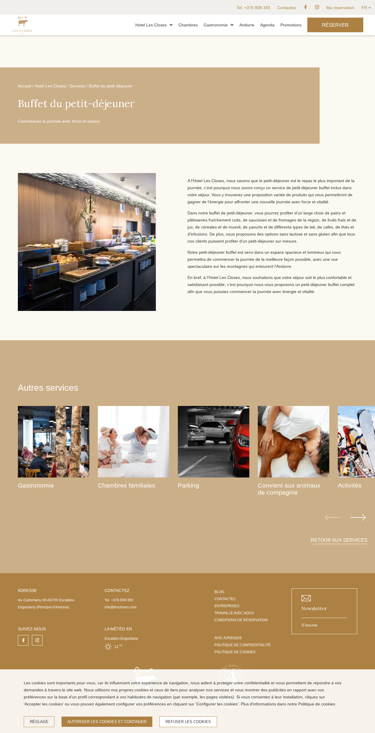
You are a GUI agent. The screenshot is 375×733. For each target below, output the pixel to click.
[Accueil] (22, 33)
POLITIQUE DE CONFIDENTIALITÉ (242, 645)
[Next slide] (358, 517)
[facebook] (306, 7)
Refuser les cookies (188, 722)
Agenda (267, 25)
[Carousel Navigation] (345, 517)
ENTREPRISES (226, 606)
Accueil (24, 86)
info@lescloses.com (121, 607)
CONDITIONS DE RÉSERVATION (241, 620)
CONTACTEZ (225, 599)
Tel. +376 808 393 (253, 7)
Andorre (246, 25)
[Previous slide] (332, 517)
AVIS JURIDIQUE (228, 638)
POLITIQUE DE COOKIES (234, 652)
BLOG (219, 592)
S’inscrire (309, 625)
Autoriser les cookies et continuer (106, 722)
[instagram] (317, 7)
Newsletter (314, 608)
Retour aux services (339, 540)
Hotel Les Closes (151, 25)
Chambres (188, 25)
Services (77, 86)
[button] (171, 24)
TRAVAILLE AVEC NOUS (234, 613)
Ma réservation (340, 7)
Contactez (286, 7)
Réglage (39, 722)
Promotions (290, 25)
